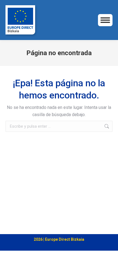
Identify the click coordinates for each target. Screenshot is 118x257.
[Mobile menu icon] (105, 20)
